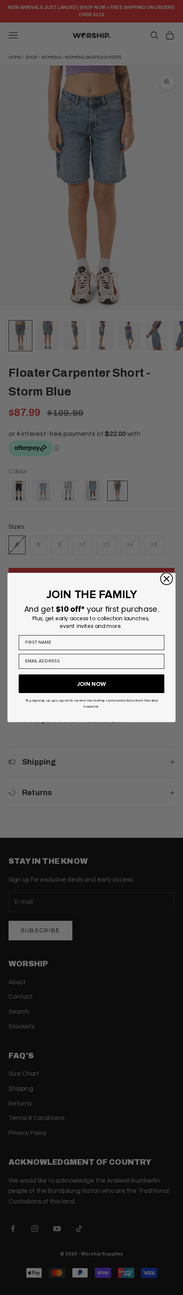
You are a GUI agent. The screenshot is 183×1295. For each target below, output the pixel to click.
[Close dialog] (166, 578)
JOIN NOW (91, 684)
